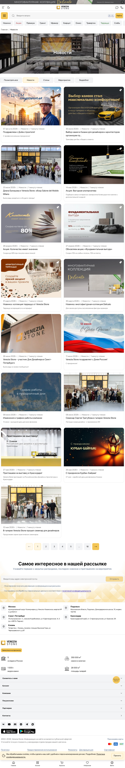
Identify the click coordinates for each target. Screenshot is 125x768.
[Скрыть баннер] (122, 2)
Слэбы (117, 23)
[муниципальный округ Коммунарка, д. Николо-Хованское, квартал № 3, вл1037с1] (31, 609)
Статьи (46, 80)
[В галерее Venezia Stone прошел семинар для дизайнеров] (31, 511)
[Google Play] (27, 731)
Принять (117, 755)
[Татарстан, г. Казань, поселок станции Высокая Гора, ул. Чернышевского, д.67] (31, 628)
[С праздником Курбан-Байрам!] (94, 455)
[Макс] (32, 724)
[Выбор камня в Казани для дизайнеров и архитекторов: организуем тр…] (94, 115)
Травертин (91, 23)
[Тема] (3, 7)
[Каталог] (4, 15)
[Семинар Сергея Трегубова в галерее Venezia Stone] (94, 399)
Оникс (78, 23)
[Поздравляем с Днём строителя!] (31, 115)
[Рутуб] (15, 724)
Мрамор (54, 23)
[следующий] (95, 546)
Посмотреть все (11, 80)
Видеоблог (84, 80)
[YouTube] (9, 724)
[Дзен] (21, 724)
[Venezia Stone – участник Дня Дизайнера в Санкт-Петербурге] (31, 342)
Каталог (5, 686)
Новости (30, 80)
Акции (18, 23)
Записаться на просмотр (11, 650)
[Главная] (63, 7)
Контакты (6, 716)
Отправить (114, 579)
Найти (119, 15)
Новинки (7, 23)
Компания (6, 693)
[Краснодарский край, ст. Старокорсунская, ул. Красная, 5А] (93, 617)
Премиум (30, 23)
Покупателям (8, 701)
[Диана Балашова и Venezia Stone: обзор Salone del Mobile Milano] (31, 173)
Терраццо (105, 23)
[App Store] (9, 731)
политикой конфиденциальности (76, 591)
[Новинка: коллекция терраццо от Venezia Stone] (31, 285)
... (79, 546)
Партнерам (7, 708)
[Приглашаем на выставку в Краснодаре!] (31, 455)
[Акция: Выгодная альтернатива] (94, 173)
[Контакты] (117, 7)
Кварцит (67, 23)
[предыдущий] (29, 546)
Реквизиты (72, 750)
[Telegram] (26, 724)
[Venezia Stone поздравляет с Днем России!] (94, 342)
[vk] (3, 724)
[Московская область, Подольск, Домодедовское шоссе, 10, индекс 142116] (93, 609)
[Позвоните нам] (122, 7)
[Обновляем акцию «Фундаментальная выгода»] (94, 230)
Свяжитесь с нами (9, 678)
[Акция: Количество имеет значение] (31, 230)
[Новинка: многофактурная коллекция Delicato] (94, 285)
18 (87, 546)
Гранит (43, 23)
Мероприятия (64, 80)
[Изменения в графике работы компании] (31, 399)
